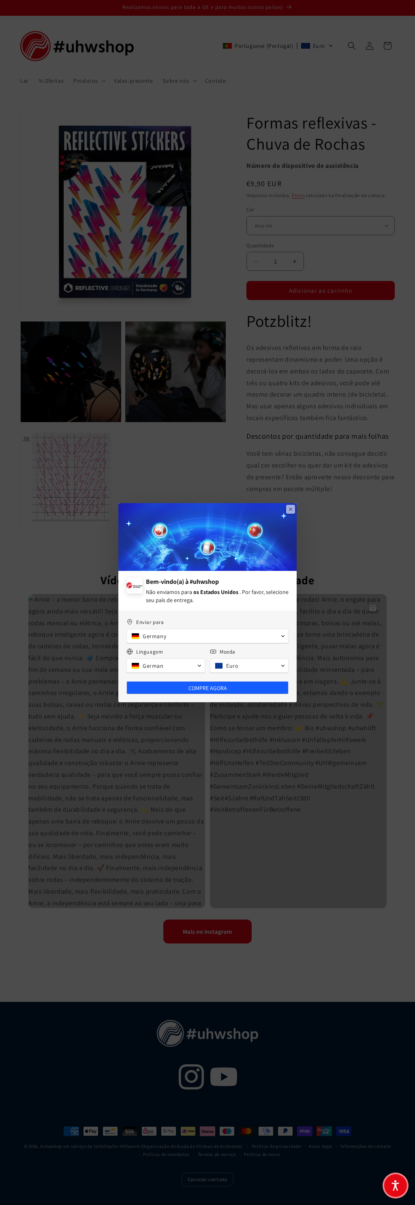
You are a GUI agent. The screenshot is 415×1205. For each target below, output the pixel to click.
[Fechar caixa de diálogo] (290, 509)
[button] (396, 1186)
